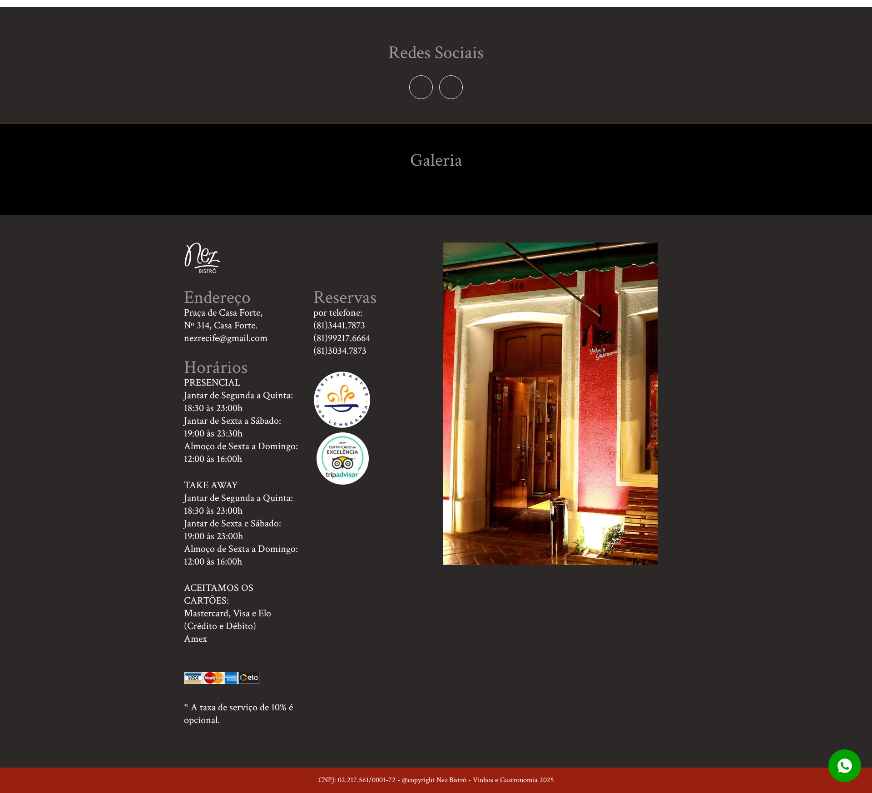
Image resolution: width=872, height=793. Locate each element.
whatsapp (845, 766)
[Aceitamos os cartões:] (221, 681)
